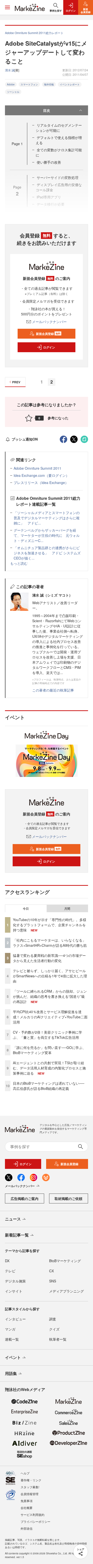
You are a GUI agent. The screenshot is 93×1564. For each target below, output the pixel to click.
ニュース (13, 1219)
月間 (67, 908)
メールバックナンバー (49, 321)
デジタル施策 (15, 1280)
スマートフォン (29, 84)
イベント (13, 1357)
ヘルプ (25, 1473)
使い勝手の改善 (49, 162)
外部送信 (26, 1528)
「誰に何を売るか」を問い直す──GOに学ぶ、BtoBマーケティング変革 (49, 1050)
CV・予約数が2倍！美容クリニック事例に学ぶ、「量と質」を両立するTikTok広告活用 (47, 1035)
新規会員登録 (48, 333)
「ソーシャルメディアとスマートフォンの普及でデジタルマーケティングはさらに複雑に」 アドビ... (47, 517)
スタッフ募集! (30, 1487)
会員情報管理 (29, 1494)
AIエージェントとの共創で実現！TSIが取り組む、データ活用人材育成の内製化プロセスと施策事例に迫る (49, 1068)
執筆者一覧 (57, 1339)
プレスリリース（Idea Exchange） (41, 482)
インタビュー (15, 1318)
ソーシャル (13, 92)
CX (51, 1270)
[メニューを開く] (7, 7)
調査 (52, 1318)
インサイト (13, 1291)
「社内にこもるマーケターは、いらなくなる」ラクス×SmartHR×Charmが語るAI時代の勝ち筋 (50, 943)
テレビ (10, 1270)
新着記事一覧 (17, 1235)
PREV (16, 382)
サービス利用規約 (32, 1514)
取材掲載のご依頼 (68, 1198)
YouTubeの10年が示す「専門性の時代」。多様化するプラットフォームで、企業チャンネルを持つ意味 (49, 924)
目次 (46, 110)
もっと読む (19, 563)
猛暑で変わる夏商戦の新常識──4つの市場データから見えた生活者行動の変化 (49, 958)
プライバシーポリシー (35, 1521)
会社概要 (26, 1508)
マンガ (10, 1329)
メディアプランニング (66, 1291)
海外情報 (49, 84)
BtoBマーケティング (65, 1260)
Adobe (11, 84)
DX (7, 1260)
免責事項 (26, 1501)
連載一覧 (12, 1339)
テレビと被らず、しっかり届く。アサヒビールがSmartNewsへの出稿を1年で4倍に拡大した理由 (50, 976)
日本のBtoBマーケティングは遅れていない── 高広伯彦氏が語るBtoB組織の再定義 (48, 1086)
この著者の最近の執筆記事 (53, 690)
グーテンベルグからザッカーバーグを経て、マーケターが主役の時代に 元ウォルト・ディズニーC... (47, 535)
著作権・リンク (31, 1480)
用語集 (11, 1373)
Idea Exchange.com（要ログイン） (41, 475)
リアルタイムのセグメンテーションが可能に (59, 128)
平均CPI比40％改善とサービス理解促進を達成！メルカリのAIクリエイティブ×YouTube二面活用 (50, 1016)
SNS (52, 1280)
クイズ (54, 1329)
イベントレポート (70, 84)
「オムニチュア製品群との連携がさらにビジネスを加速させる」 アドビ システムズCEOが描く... (47, 552)
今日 (26, 908)
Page (17, 143)
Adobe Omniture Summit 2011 (37, 468)
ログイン (49, 347)
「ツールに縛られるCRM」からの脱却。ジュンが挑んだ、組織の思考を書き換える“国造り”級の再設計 (50, 996)
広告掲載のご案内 (24, 1198)
